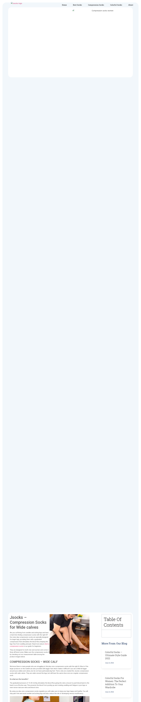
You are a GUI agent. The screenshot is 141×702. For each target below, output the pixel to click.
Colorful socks (116, 5)
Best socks (77, 5)
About (130, 5)
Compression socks (96, 5)
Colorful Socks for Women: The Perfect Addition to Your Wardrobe (115, 683)
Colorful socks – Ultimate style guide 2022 (116, 655)
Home (64, 5)
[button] (127, 622)
